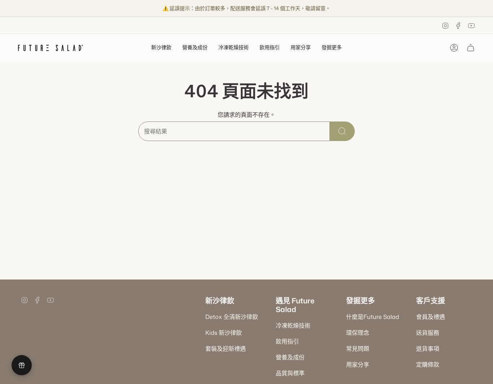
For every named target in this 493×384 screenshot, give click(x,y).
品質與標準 (290, 373)
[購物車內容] (470, 48)
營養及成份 (290, 357)
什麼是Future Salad (372, 317)
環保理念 (357, 333)
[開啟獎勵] (22, 365)
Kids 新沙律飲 (223, 333)
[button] (161, 48)
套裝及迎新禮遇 (225, 349)
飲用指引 (287, 341)
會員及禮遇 (430, 317)
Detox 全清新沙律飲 (231, 317)
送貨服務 (427, 333)
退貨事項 (427, 349)
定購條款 (427, 364)
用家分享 (357, 364)
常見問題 (357, 349)
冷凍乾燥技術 (293, 325)
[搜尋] (342, 131)
